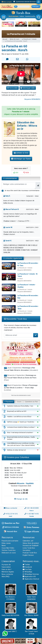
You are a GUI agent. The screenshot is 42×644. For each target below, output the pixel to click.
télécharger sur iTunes (22, 159)
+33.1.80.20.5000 (32, 508)
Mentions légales (8, 572)
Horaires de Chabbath (31, 546)
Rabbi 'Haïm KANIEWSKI (31, 598)
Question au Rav (30, 16)
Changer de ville (22, 499)
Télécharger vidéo (28, 88)
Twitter (27, 565)
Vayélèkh (30, 483)
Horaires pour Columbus (17, 457)
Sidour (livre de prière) (31, 543)
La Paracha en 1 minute (29, 39)
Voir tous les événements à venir (21, 395)
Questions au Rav (31, 401)
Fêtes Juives (6, 543)
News (4, 546)
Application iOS (30, 577)
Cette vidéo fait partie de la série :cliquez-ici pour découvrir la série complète (21, 111)
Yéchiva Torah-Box (8, 550)
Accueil (5, 39)
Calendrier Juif (28, 541)
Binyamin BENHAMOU (32, 99)
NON (27, 173)
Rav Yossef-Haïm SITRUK (31, 633)
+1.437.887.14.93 (32, 514)
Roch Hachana (13, 16)
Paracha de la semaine (10, 541)
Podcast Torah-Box (30, 553)
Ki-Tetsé (20, 278)
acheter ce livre (22, 153)
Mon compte (7, 2)
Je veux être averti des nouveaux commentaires (21, 191)
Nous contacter (11, 508)
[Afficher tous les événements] (14, 1)
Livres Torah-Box (29, 548)
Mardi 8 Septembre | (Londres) (21, 387)
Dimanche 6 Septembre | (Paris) (20, 377)
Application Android (31, 579)
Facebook (28, 567)
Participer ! (35, 6)
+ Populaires (8, 401)
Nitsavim (20, 483)
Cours (19, 401)
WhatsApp (28, 572)
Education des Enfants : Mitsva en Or (27, 125)
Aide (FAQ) (5, 577)
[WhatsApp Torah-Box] (39, 2)
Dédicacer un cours (9, 553)
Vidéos (21, 16)
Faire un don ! (6, 569)
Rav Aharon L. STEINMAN (10, 598)
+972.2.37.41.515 (11, 514)
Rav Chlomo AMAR (31, 615)
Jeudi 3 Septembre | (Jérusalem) (21, 369)
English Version (28, 555)
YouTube (28, 569)
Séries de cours (14, 39)
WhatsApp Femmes (31, 574)
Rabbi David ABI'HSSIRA (10, 615)
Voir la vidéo (13, 88)
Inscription (26, 550)
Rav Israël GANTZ (10, 631)
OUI (16, 173)
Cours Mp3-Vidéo (8, 548)
